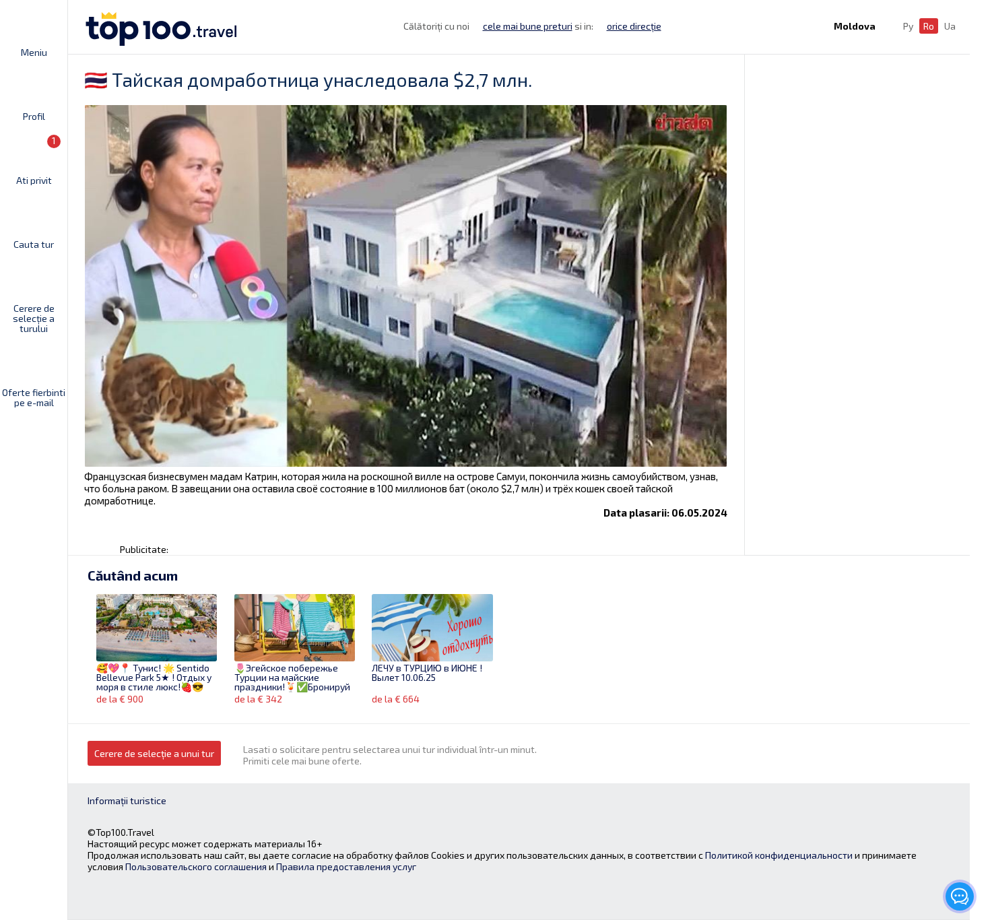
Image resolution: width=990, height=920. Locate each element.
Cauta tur (33, 243)
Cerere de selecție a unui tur (154, 753)
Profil (34, 115)
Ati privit (36, 160)
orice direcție (634, 26)
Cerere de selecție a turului (34, 317)
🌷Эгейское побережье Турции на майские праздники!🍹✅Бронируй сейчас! (292, 678)
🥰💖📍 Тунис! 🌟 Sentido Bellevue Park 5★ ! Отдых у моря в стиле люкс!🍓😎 (153, 677)
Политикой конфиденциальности (779, 855)
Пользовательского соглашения (196, 866)
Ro (928, 26)
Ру (908, 26)
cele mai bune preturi (527, 26)
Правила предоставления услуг (346, 866)
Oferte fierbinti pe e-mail (33, 397)
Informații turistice (127, 800)
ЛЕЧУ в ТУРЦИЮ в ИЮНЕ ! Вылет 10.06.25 (427, 673)
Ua (950, 26)
